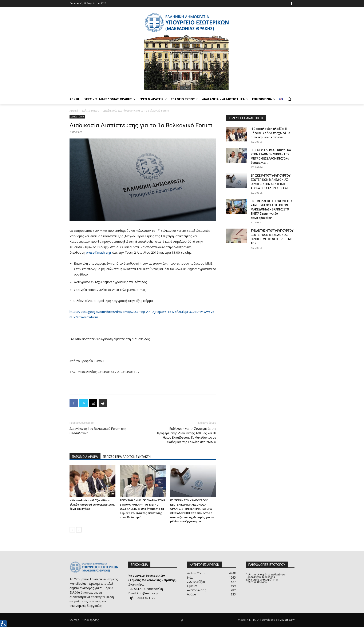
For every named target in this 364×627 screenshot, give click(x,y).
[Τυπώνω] (103, 403)
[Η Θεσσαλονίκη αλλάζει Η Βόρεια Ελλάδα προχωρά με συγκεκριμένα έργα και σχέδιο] (92, 481)
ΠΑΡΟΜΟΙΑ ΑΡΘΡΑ (85, 456)
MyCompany (287, 620)
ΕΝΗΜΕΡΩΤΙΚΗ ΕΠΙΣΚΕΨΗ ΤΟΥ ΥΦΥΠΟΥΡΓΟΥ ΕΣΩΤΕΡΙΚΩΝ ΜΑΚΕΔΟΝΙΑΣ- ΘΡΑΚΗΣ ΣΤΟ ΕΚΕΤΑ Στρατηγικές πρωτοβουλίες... (271, 209)
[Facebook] (292, 4)
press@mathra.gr (98, 252)
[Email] (93, 403)
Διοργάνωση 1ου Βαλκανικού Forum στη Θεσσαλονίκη (98, 431)
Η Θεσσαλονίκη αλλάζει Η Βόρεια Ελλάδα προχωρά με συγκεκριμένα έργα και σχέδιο (92, 504)
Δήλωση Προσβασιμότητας (262, 579)
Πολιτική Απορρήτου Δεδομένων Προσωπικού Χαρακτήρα (265, 576)
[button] (289, 99)
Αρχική (74, 110)
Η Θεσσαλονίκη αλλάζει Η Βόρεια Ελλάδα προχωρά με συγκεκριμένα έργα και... (270, 133)
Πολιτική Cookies (256, 582)
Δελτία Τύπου (90, 110)
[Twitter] (83, 403)
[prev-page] (72, 529)
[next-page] (79, 529)
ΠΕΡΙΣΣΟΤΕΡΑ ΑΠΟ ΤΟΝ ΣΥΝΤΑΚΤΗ (127, 456)
